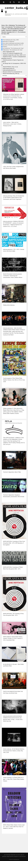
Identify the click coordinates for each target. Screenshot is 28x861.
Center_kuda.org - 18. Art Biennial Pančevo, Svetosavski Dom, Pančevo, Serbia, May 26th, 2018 (13, 750)
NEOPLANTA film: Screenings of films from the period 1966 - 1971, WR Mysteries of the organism (14, 543)
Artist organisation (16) (8, 51)
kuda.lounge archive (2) (8, 68)
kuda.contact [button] (19, 2)
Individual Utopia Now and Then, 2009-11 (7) (14, 55)
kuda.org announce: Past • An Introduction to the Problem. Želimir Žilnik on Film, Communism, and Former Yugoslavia (13, 197)
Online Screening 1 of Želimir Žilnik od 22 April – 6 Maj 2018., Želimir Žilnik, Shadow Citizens (13, 779)
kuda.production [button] (3, 2)
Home (2, 25)
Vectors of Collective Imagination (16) (12, 53)
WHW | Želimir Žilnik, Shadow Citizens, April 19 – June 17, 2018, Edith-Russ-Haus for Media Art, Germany (14, 826)
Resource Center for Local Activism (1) (12, 72)
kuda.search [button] (13, 2)
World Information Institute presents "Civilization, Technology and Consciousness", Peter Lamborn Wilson (12, 275)
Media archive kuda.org (8, 305)
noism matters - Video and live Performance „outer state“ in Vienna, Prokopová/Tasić (12, 124)
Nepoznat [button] (24, 2)
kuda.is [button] (8, 2)
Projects (4, 28)
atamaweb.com (16, 859)
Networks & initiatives (11, 30)
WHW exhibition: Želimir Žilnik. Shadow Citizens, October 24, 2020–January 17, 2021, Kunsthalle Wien (13, 638)
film (7, 25)
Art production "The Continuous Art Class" (16, 27)
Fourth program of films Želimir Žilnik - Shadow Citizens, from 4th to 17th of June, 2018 (14, 379)
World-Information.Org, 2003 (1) (11, 73)
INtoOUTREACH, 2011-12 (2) (10, 66)
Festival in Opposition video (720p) (12, 472)
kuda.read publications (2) (9, 70)
